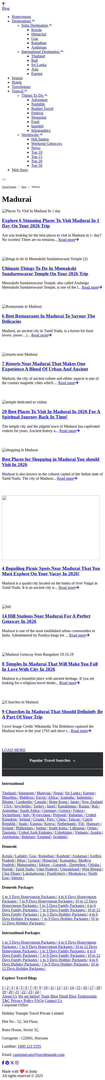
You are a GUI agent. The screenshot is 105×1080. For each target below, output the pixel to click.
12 (59, 987)
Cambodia (24, 802)
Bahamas (76, 815)
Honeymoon (21, 17)
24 (37, 992)
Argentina (10, 810)
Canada (40, 802)
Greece (65, 810)
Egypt (41, 797)
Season (17, 78)
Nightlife (38, 104)
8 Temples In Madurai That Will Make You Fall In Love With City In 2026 (50, 666)
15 (78, 987)
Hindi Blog (67, 996)
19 (4, 992)
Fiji (81, 824)
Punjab (8, 869)
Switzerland (11, 815)
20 (10, 992)
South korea (58, 828)
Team (45, 996)
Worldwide (30, 135)
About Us (9, 996)
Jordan (41, 828)
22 (24, 992)
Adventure (39, 100)
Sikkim (17, 878)
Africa (53, 797)
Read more (66, 240)
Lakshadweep (34, 873)
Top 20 (36, 161)
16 (85, 987)
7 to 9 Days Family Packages (63, 910)
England (44, 837)
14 (72, 987)
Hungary (93, 824)
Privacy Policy (22, 1001)
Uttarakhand (70, 869)
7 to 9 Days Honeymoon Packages (46, 901)
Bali (34, 60)
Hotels (17, 82)
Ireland (25, 819)
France (78, 810)
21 (17, 992)
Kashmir (63, 856)
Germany (50, 810)
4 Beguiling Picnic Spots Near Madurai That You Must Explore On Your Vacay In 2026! (51, 571)
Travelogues (21, 87)
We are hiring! (29, 996)
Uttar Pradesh (47, 869)
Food (35, 122)
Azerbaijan (11, 837)
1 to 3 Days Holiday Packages (63, 914)
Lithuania (77, 828)
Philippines (25, 828)
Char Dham (11, 873)
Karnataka (68, 860)
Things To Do (32, 95)
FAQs (39, 1001)
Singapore (26, 793)
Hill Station (40, 139)
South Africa (30, 810)
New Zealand (92, 802)
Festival (37, 113)
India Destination (35, 25)
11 (52, 987)
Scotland (60, 837)
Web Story (20, 170)
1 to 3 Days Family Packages (62, 905)
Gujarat (34, 860)
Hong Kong (58, 802)
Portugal (60, 815)
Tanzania (9, 832)
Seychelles (23, 806)
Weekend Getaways (46, 144)
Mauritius (10, 797)
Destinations (22, 21)
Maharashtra (27, 865)
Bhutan (8, 802)
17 (92, 987)
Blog (6, 8)
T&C (6, 1001)
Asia (34, 69)
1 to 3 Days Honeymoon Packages (29, 897)
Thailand (38, 56)
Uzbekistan (64, 832)
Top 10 (36, 152)
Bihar (21, 860)
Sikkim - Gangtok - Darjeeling (62, 865)
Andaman (38, 47)
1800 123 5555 (29, 1046)
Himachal (38, 34)
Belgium (28, 837)
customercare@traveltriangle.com (38, 1055)
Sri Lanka (38, 65)
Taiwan (74, 819)
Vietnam (82, 832)
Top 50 (36, 165)
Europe (36, 73)
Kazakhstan (67, 806)
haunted (37, 126)
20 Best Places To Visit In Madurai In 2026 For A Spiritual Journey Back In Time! (51, 414)
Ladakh (21, 856)
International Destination (40, 52)
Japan (75, 802)
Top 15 (36, 157)
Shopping (38, 117)
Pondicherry (57, 873)
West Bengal (92, 869)
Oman (92, 828)
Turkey (39, 806)
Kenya (49, 824)
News (35, 148)
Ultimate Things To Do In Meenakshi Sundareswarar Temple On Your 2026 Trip (45, 271)
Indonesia (85, 797)
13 (65, 987)
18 (98, 987)
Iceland (8, 828)
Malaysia (44, 793)
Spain (23, 824)
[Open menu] (4, 179)
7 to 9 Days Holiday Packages (65, 919)
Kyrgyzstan (41, 815)
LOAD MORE (14, 750)
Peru (51, 819)
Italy (27, 815)
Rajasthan (38, 43)
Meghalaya (77, 873)
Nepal (58, 793)
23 (30, 992)
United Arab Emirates (36, 832)
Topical (18, 91)
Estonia (36, 824)
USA (8, 806)
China (61, 819)
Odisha (94, 865)
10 (46, 987)
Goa (34, 38)
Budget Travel (42, 108)
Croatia (39, 819)
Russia (84, 806)
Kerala (36, 30)
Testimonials (87, 996)
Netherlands (67, 824)
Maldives (26, 797)
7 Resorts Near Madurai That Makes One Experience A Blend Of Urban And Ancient (45, 366)
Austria (96, 832)
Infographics (41, 130)
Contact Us (53, 1001)
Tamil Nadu (25, 869)
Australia (67, 797)
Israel (51, 806)
